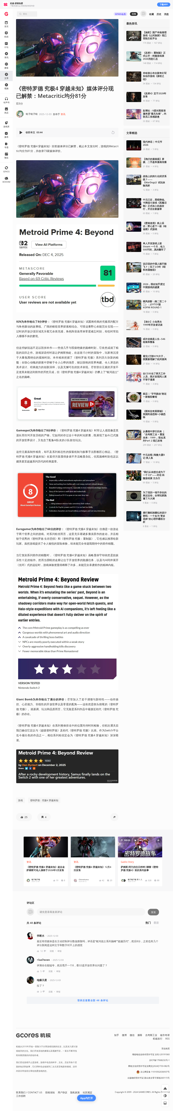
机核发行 (157, 1038)
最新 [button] (156, 922)
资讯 (63, 114)
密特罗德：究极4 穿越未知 (44, 800)
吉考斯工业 (151, 1035)
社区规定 (87, 1092)
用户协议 (62, 1092)
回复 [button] (52, 951)
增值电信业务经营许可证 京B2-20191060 (151, 1054)
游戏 (20, 800)
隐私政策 (75, 1092)
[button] (21, 132)
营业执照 (166, 1048)
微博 (124, 1035)
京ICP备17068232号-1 (159, 1060)
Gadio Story (127, 861)
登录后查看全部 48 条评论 (92, 1000)
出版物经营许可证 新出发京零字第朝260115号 (149, 1077)
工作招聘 (21, 1096)
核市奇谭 (165, 1035)
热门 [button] (148, 922)
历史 (159, 14)
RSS (167, 1038)
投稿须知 (50, 1092)
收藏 (151, 14)
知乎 (116, 1035)
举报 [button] (59, 951)
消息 (166, 14)
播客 (140, 1035)
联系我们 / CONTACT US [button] (29, 1092)
